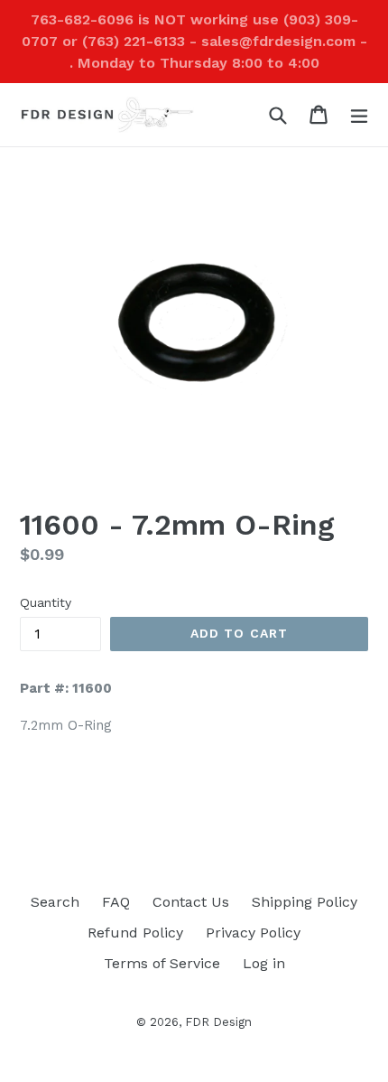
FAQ (116, 901)
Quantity (45, 602)
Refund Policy (135, 932)
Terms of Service (162, 963)
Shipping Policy (304, 901)
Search (55, 901)
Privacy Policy (253, 932)
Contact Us (190, 901)
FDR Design (218, 1022)
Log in (264, 963)
